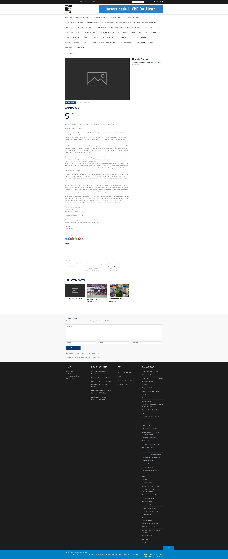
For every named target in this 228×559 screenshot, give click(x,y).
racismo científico (123, 384)
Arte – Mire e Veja (147, 381)
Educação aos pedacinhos (72, 42)
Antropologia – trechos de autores (152, 378)
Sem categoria (146, 515)
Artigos (144, 385)
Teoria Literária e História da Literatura (145, 22)
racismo (131, 380)
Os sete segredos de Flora (82, 17)
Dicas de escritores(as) (133, 17)
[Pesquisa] (146, 2)
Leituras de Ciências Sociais (106, 32)
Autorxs (133, 32)
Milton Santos (122, 376)
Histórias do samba (122, 32)
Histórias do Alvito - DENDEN (73, 264)
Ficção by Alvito (147, 441)
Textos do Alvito (143, 32)
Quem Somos (141, 42)
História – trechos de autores (151, 457)
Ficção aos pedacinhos (116, 17)
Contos (144, 413)
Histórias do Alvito (70, 27)
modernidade (122, 380)
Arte (157, 27)
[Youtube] (157, 2)
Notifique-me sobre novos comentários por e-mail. (83, 353)
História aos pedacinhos (108, 37)
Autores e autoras (147, 398)
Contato (150, 42)
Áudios (94, 42)
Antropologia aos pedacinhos (73, 37)
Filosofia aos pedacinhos (91, 37)
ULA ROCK (86, 42)
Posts (69, 374)
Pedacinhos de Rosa (148, 498)
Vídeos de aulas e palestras (86, 27)
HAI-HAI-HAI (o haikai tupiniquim (152, 454)
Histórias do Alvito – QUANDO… (94, 300)
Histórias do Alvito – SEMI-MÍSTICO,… (74, 300)
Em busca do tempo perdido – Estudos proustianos (116, 22)
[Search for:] (138, 2)
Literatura (155, 32)
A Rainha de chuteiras (133, 27)
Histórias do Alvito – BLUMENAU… (116, 300)
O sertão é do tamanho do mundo (74, 22)
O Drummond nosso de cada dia (85, 32)
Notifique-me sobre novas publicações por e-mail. (83, 357)
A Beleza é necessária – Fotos (107, 42)
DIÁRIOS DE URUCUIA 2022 (83, 47)
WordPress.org (70, 378)
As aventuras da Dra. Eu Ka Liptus (152, 391)
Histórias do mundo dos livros (151, 464)
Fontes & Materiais (147, 27)
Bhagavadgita (146, 401)
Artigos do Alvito (147, 388)
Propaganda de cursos (149, 508)
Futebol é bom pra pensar (116, 27)
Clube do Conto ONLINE (100, 17)
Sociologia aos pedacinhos (126, 37)
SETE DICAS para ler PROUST (100, 378)
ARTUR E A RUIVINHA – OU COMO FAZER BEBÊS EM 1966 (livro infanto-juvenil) (96, 554)
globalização (127, 372)
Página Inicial (68, 17)
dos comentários (72, 376)
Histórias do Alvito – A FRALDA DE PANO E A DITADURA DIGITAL (99, 2)
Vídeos (144, 542)
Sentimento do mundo (93, 22)
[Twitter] (160, 2)
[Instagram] (155, 2)
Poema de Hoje (69, 32)
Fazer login (69, 371)
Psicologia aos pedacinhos (144, 37)
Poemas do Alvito (147, 505)
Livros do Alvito (147, 483)
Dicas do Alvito (101, 27)
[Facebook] (162, 2)
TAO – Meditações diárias (127, 42)
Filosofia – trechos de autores (151, 444)
